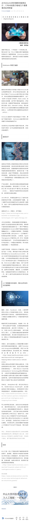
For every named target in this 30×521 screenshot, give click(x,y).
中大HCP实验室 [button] (6, 11)
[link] (9, 518)
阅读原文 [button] (4, 508)
